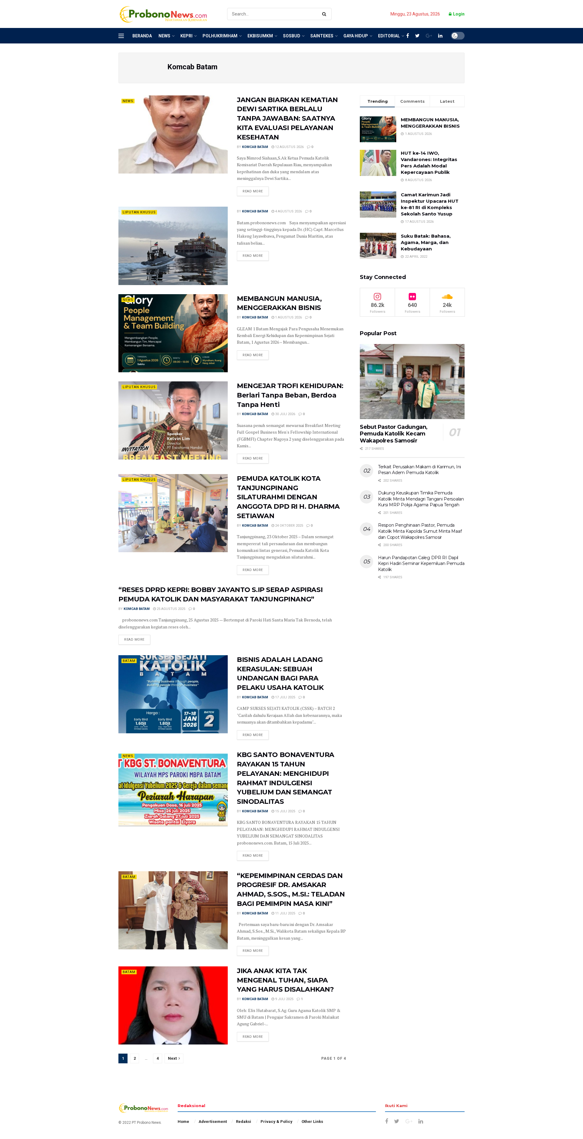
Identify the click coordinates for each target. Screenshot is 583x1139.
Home (183, 1121)
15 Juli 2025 (284, 811)
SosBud (291, 35)
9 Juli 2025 (283, 999)
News (164, 35)
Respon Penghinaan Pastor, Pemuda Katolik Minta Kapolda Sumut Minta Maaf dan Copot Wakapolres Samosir (420, 531)
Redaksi (243, 1121)
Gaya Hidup (355, 35)
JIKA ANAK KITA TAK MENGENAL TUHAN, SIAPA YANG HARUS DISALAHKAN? (285, 980)
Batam (129, 661)
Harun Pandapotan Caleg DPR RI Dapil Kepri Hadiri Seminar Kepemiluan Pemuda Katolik (421, 563)
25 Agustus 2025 (170, 609)
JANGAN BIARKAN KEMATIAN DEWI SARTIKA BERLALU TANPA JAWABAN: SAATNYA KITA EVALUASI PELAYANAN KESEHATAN (287, 118)
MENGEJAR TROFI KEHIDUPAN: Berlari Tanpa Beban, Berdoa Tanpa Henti (290, 395)
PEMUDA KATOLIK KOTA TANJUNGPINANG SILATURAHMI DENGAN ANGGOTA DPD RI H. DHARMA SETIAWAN (288, 497)
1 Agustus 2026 (288, 317)
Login (458, 14)
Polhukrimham (220, 35)
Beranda (142, 35)
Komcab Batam (255, 147)
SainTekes (321, 35)
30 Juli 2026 (284, 414)
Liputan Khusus (139, 212)
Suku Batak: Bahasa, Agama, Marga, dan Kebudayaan (426, 242)
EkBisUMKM (260, 35)
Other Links (312, 1121)
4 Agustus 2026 (288, 211)
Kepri (186, 35)
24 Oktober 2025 (288, 526)
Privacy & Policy (276, 1121)
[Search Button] (325, 14)
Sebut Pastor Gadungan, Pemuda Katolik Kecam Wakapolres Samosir (394, 434)
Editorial (389, 35)
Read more (253, 191)
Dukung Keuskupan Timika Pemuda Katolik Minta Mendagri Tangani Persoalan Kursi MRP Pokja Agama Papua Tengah (421, 499)
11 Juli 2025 (284, 913)
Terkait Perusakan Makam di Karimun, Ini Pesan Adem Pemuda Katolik (419, 470)
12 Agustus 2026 (289, 147)
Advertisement (213, 1121)
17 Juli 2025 (284, 697)
